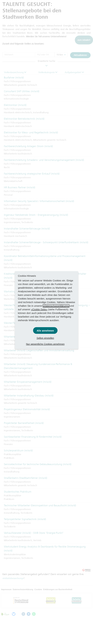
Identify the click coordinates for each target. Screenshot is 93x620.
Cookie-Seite (39, 309)
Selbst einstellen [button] (45, 338)
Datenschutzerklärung (56, 306)
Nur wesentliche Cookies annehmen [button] (45, 344)
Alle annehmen (45, 330)
